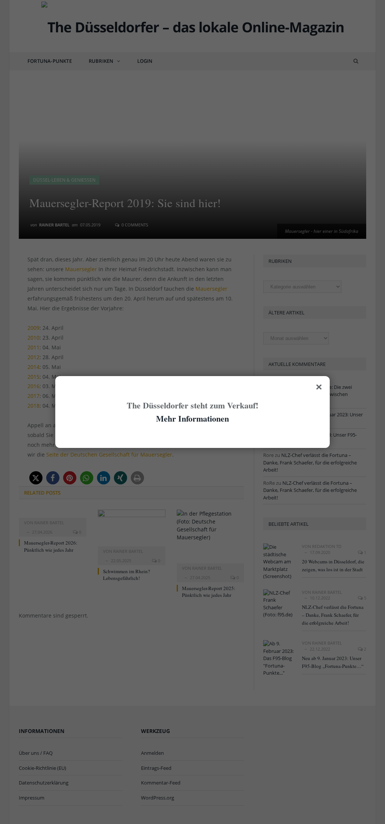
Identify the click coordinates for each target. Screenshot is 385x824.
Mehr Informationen (192, 418)
